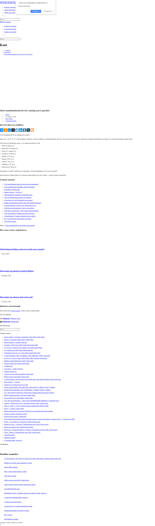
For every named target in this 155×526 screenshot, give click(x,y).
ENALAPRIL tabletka (11, 467)
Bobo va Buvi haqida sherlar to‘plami (15, 471)
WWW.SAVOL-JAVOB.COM (15, 2)
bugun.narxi (11, 321)
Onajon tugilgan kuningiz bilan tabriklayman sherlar (19, 484)
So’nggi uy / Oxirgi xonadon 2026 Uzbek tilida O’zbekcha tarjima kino (25, 358)
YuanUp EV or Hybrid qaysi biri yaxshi (16, 385)
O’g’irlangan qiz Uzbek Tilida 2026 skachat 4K (18, 350)
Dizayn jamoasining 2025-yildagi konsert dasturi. (19, 427)
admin (7, 114)
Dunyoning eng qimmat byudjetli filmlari (17, 271)
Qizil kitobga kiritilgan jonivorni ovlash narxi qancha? (22, 249)
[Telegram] (17, 130)
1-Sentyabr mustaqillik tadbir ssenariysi (16, 497)
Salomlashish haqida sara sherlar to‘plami (16, 510)
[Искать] (21, 39)
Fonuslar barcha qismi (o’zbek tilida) (15, 416)
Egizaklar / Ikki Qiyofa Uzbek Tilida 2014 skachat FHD (21, 345)
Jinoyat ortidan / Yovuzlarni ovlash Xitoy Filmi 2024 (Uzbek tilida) (24, 337)
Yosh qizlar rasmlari (10, 476)
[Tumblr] (24, 130)
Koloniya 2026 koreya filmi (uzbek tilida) (16, 363)
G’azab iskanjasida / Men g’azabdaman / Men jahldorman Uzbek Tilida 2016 (27, 355)
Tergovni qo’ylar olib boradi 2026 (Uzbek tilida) (18, 374)
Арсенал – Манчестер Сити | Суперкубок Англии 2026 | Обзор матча (26, 403)
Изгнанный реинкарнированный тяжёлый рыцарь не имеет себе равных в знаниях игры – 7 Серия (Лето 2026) (39, 419)
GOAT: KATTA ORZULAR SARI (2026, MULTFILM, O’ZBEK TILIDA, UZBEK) (29, 387)
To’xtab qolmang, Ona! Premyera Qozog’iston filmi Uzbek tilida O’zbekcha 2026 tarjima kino (32, 379)
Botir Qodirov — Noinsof (12, 382)
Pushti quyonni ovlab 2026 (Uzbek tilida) (16, 377)
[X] (13, 130)
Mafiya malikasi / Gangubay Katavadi (15, 342)
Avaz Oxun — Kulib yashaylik (13, 369)
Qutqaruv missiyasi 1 (10, 371)
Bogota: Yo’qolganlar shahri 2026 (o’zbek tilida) (18, 340)
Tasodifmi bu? (8, 366)
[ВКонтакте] (1, 130)
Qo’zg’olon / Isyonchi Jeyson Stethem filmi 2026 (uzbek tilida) (23, 347)
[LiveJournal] (28, 130)
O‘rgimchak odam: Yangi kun (13, 440)
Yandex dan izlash (10, 32)
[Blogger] (32, 130)
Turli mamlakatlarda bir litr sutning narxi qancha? (18, 54)
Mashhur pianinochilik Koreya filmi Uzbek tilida (18, 361)
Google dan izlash (10, 29)
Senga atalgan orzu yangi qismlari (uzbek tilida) (18, 398)
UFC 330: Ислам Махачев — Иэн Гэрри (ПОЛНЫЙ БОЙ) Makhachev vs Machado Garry (31, 400)
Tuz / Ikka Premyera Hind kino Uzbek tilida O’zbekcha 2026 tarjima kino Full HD (29, 393)
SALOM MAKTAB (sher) (12, 489)
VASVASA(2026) (9, 435)
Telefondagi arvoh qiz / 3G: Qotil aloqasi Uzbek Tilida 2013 (22, 353)
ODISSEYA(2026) (9, 438)
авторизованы (15, 311)
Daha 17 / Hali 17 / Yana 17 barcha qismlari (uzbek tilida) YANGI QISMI (26, 406)
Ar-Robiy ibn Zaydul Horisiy (13, 502)
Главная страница (10, 26)
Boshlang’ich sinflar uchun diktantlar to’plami (18, 463)
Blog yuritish (8, 515)
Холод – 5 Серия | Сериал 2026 (14, 408)
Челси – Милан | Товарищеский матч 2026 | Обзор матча (22, 432)
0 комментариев (10, 121)
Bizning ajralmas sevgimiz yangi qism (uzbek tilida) (19, 395)
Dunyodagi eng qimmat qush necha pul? (16, 297)
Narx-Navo (9, 119)
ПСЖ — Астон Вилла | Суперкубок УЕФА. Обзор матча (22, 422)
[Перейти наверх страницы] (0, 524)
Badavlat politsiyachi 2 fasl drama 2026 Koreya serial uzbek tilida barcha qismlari (28, 411)
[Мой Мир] (9, 130)
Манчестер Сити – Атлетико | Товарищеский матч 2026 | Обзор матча (26, 424)
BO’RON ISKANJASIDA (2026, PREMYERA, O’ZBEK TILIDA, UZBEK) (27, 390)
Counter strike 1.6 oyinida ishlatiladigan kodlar (18, 506)
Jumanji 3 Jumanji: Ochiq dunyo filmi (15, 414)
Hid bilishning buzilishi (11, 519)
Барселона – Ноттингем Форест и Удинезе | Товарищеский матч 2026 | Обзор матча (30, 430)
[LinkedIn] (20, 130)
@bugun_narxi (11, 318)
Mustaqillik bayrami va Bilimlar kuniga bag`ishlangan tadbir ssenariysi (25, 493)
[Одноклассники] (5, 130)
